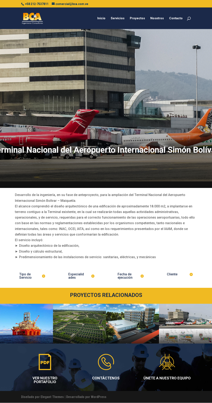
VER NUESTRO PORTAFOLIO (45, 380)
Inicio (101, 18)
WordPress (98, 397)
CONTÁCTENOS (106, 378)
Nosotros (157, 18)
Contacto (176, 18)
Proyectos (137, 18)
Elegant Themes (52, 397)
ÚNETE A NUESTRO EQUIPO (167, 378)
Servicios (117, 18)
